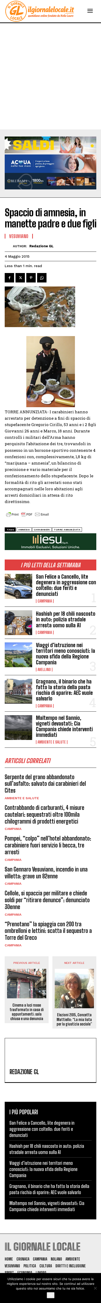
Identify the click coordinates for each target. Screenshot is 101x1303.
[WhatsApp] (42, 277)
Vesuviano (18, 236)
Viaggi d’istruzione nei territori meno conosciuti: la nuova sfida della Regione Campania (65, 654)
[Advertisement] (50, 76)
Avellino (44, 669)
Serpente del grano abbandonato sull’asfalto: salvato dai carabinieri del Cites (45, 783)
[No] (95, 1288)
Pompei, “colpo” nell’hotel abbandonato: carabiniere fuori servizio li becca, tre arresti (48, 845)
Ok (51, 1295)
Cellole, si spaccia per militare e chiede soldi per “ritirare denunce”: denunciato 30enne (47, 900)
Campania (45, 601)
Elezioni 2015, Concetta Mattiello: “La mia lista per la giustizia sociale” (74, 1019)
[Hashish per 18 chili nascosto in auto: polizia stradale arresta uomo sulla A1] (18, 622)
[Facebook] (9, 277)
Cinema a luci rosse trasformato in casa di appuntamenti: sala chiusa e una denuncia (27, 1012)
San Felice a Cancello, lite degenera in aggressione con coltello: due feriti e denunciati (66, 585)
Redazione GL (41, 246)
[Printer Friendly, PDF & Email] (27, 517)
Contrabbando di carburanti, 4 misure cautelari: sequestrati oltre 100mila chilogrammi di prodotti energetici (44, 814)
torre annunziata (67, 529)
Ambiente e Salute (52, 742)
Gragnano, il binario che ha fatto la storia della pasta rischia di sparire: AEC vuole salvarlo (64, 690)
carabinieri (42, 529)
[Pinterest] (31, 277)
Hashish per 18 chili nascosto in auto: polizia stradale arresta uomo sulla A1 (65, 619)
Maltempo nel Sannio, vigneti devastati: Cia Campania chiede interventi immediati (64, 726)
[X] (20, 277)
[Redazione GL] (9, 246)
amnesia (24, 529)
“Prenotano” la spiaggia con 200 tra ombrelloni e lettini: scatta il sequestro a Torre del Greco (48, 931)
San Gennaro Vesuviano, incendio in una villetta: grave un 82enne (46, 873)
